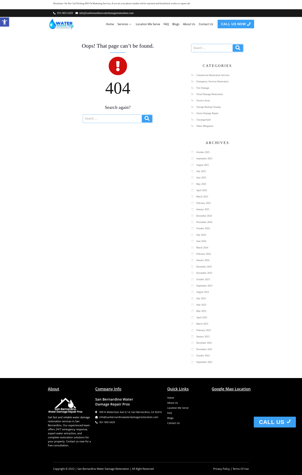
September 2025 (204, 158)
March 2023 (202, 323)
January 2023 (202, 336)
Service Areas (203, 100)
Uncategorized (203, 119)
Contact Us (206, 24)
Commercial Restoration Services (212, 75)
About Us (189, 24)
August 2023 (202, 292)
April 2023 (201, 317)
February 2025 (203, 203)
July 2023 (201, 298)
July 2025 (201, 171)
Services (122, 24)
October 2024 (203, 228)
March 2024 (202, 247)
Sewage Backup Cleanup (208, 107)
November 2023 (204, 273)
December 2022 (204, 343)
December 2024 (204, 216)
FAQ (166, 24)
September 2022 (204, 362)
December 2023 (204, 266)
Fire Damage (202, 88)
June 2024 (201, 241)
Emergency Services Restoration (212, 81)
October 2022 (203, 355)
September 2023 (204, 285)
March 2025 (202, 196)
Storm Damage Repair (207, 113)
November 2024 (204, 222)
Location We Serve (148, 24)
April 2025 (201, 190)
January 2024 (202, 260)
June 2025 (201, 177)
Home (110, 24)
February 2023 (203, 330)
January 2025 (202, 209)
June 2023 (201, 304)
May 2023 (201, 311)
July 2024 (201, 235)
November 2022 (204, 349)
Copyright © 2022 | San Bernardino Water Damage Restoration (91, 468)
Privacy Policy (221, 468)
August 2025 (202, 165)
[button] (4, 22)
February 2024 (203, 254)
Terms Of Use (241, 468)
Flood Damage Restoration (209, 94)
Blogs (175, 24)
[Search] (147, 118)
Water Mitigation (204, 126)
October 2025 (203, 152)
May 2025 (201, 184)
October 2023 (203, 279)
